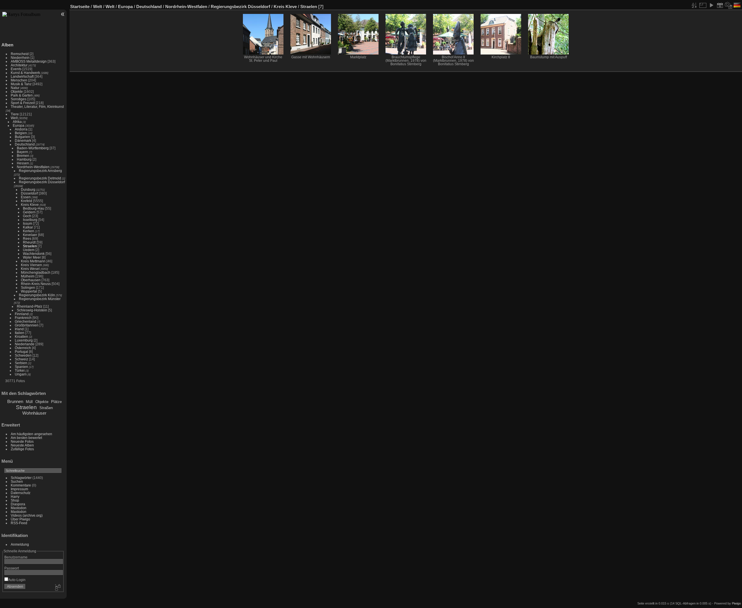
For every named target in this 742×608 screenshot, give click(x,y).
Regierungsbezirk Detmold (40, 178)
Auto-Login (17, 580)
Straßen (46, 408)
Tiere (15, 114)
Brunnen (15, 401)
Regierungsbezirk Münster (40, 299)
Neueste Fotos (22, 441)
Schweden (23, 355)
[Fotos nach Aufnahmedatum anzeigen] (728, 5)
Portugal (21, 351)
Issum (27, 223)
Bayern (22, 152)
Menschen (19, 80)
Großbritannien (27, 325)
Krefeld (26, 201)
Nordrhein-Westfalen (33, 167)
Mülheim (27, 276)
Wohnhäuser (34, 413)
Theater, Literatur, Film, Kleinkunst (37, 106)
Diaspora (18, 504)
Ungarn (21, 374)
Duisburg (28, 189)
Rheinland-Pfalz (29, 306)
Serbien (21, 363)
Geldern (29, 212)
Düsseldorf (29, 193)
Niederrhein (20, 57)
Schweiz (21, 359)
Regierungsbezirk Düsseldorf (42, 182)
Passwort (11, 568)
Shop (15, 500)
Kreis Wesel (30, 269)
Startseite (80, 6)
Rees (27, 238)
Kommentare (21, 485)
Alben (7, 44)
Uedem (28, 250)
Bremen (23, 155)
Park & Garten (22, 95)
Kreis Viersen (31, 265)
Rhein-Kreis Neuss (36, 284)
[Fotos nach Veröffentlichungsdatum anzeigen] (720, 5)
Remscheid (20, 54)
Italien (19, 333)
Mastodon (18, 508)
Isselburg (30, 220)
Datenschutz (20, 493)
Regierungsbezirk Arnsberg (40, 171)
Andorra (21, 129)
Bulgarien (22, 137)
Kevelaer (30, 235)
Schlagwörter (21, 478)
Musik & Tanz (21, 84)
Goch (27, 216)
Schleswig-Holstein (32, 310)
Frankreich (23, 318)
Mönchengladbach (35, 272)
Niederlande (24, 344)
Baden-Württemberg (33, 148)
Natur (15, 88)
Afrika (17, 122)
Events (16, 69)
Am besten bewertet (26, 438)
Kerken (28, 231)
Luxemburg (24, 340)
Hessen (23, 163)
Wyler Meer (32, 257)
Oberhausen (31, 280)
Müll (29, 402)
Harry (15, 496)
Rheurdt (29, 242)
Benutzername (16, 557)
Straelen (30, 246)
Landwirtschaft (22, 76)
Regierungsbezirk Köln (37, 295)
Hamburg (24, 159)
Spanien (21, 367)
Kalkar (28, 227)
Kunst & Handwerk (25, 73)
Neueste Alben (22, 445)
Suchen (17, 481)
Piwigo (736, 603)
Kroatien (21, 336)
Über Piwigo (20, 519)
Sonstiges (18, 99)
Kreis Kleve (30, 204)
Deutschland (25, 144)
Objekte (17, 91)
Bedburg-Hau (33, 208)
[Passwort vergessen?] (57, 587)
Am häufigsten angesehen (31, 434)
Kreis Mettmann (33, 261)
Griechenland (25, 321)
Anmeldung (20, 544)
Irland (19, 329)
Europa (18, 125)
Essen (26, 197)
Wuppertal (29, 291)
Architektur (19, 65)
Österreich (23, 348)
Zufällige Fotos (22, 449)
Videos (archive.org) (27, 515)
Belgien (21, 133)
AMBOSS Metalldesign (29, 61)
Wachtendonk (34, 253)
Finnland (22, 314)
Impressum (19, 489)
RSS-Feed (19, 523)
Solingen (28, 287)
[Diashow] (711, 5)
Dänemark (23, 140)
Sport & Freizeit (23, 103)
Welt (14, 118)
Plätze (56, 402)
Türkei (20, 370)
